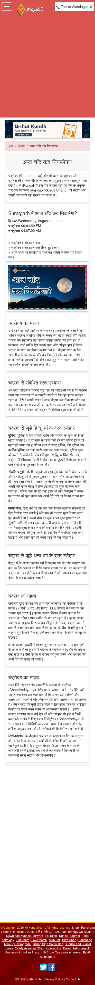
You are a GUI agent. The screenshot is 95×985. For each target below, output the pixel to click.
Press (67, 948)
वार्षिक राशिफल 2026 (48, 931)
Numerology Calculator (77, 931)
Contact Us (53, 948)
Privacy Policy (53, 979)
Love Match (39, 940)
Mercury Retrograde (17, 944)
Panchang (88, 927)
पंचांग (21, 145)
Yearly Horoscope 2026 (18, 931)
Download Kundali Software (24, 936)
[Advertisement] (47, 67)
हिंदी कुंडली (20, 979)
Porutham (22, 940)
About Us (35, 979)
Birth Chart (69, 940)
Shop (75, 927)
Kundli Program (69, 936)
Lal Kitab (51, 936)
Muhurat (54, 940)
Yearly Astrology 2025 (29, 948)
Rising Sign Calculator (48, 944)
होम (11, 145)
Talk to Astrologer (74, 6)
